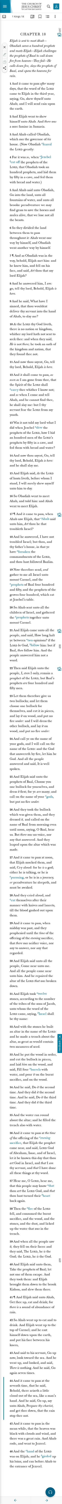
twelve (42, 994)
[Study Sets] (32, 16)
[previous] (15, 1500)
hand (30, 1451)
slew (39, 428)
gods (49, 797)
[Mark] (4, 54)
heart (46, 1196)
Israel (42, 1014)
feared (47, 144)
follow (35, 645)
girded (46, 1456)
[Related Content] (47, 16)
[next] (46, 1500)
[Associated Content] (59, 34)
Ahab (45, 519)
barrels (36, 1069)
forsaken (24, 552)
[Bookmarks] (40, 16)
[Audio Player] (50, 1492)
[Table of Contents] (4, 16)
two (30, 640)
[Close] (4, 47)
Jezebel (46, 157)
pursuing (17, 877)
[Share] (4, 68)
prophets (17, 584)
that (51, 1186)
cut (13, 900)
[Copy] (4, 62)
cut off (15, 162)
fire (30, 1209)
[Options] (55, 16)
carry (14, 390)
